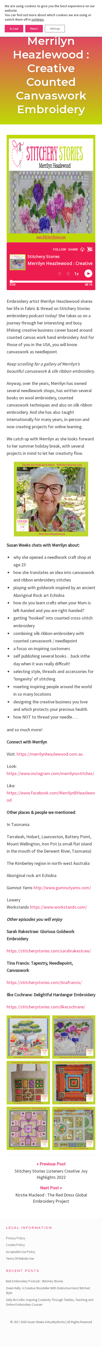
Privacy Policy (15, 1238)
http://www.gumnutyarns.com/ (62, 887)
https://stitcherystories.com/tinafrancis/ (44, 982)
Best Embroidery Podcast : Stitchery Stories (34, 1281)
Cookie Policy (15, 1245)
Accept (14, 28)
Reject (34, 28)
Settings (55, 28)
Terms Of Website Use (20, 1258)
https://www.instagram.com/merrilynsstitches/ (50, 773)
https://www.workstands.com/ (58, 907)
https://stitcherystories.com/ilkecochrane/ (46, 1007)
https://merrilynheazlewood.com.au (50, 754)
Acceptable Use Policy (20, 1252)
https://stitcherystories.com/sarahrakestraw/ (49, 951)
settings (37, 19)
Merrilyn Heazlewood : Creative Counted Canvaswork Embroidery (51, 75)
